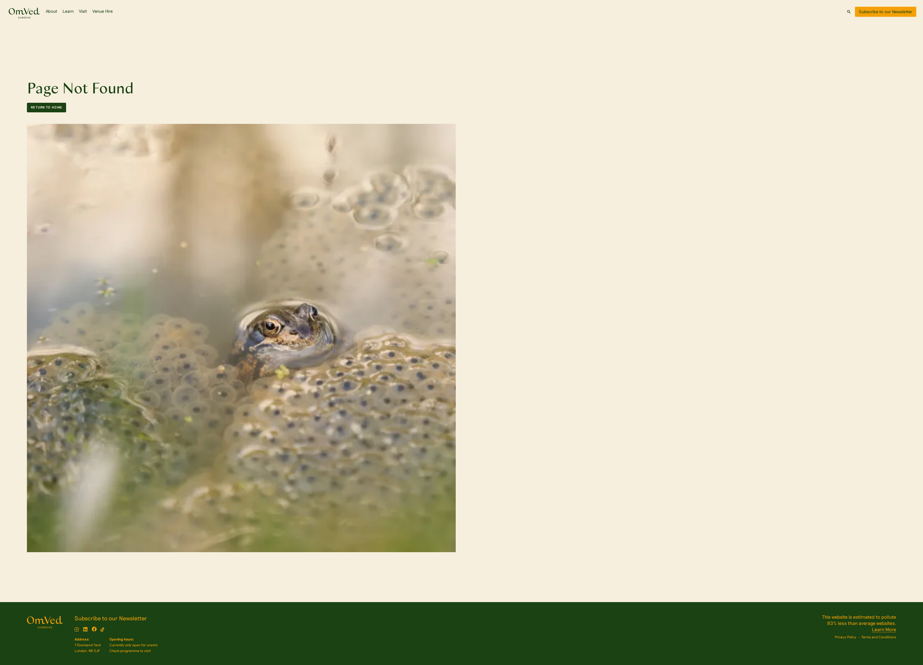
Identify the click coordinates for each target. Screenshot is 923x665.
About (51, 11)
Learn (68, 11)
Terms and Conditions (878, 637)
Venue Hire (102, 11)
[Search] (849, 11)
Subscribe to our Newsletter (885, 11)
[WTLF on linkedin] (85, 630)
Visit (83, 11)
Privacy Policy (845, 637)
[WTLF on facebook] (94, 630)
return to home (46, 107)
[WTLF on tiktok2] (102, 630)
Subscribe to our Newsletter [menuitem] (111, 618)
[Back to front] (24, 14)
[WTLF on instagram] (77, 630)
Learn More (884, 629)
